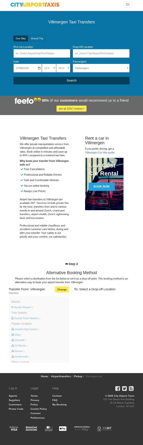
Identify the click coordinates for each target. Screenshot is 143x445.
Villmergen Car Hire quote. (100, 152)
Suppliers (14, 400)
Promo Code (16, 408)
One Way (21, 38)
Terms (34, 395)
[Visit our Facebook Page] (117, 389)
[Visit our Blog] (131, 389)
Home (44, 376)
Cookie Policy (39, 408)
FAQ (54, 400)
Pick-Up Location (23, 46)
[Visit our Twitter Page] (124, 389)
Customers (15, 404)
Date (16, 61)
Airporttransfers (61, 376)
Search (72, 80)
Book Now (102, 186)
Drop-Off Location (83, 46)
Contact (57, 395)
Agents (13, 395)
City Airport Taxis (124, 395)
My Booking (59, 404)
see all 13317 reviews (71, 108)
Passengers (79, 61)
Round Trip (37, 38)
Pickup (78, 376)
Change (62, 289)
